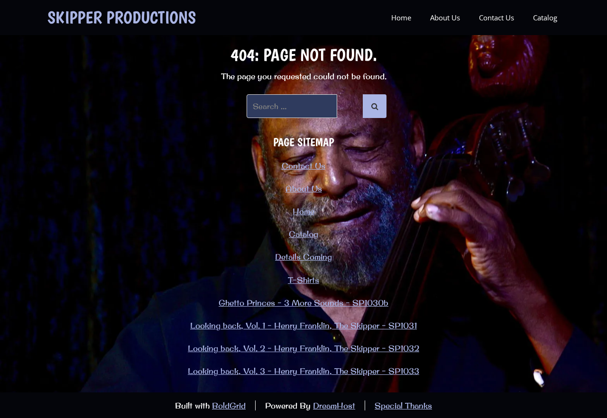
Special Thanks (403, 405)
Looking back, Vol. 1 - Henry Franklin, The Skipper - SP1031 (303, 325)
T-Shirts (303, 280)
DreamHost (334, 405)
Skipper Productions (121, 17)
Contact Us (496, 17)
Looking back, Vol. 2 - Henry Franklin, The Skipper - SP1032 (303, 348)
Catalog (545, 17)
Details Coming (303, 257)
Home (401, 17)
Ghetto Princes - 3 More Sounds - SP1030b (303, 303)
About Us (445, 17)
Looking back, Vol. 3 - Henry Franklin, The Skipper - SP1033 (303, 371)
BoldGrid (229, 405)
